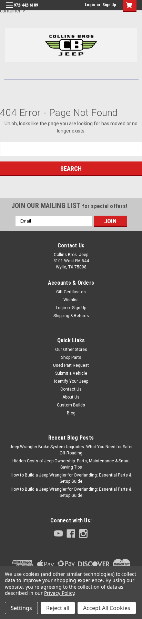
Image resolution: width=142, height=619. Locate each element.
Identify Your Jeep (71, 381)
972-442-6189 (26, 5)
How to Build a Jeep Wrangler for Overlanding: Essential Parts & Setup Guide (71, 478)
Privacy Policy (59, 593)
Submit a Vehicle (71, 373)
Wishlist (71, 299)
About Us (71, 397)
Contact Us (71, 389)
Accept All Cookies (106, 608)
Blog (71, 413)
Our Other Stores (71, 349)
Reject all (57, 608)
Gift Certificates (71, 291)
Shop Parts (71, 357)
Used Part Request (71, 365)
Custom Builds (71, 405)
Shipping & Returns (71, 315)
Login (90, 4)
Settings (21, 608)
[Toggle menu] (9, 9)
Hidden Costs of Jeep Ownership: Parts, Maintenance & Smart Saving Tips (71, 464)
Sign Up (109, 4)
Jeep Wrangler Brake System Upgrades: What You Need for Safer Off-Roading (71, 449)
